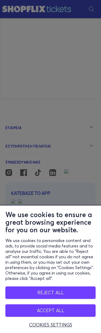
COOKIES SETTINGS (50, 325)
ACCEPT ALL (50, 310)
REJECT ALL (50, 292)
